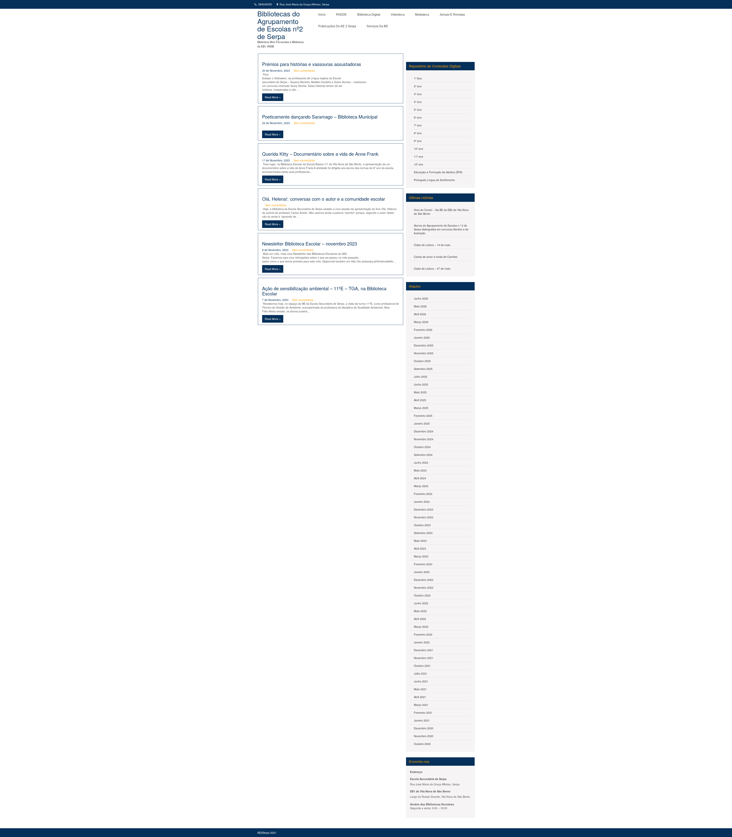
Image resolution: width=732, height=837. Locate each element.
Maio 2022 (420, 611)
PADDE (341, 14)
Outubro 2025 (422, 361)
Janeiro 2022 (422, 642)
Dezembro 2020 (423, 728)
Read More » (273, 97)
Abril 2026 (420, 314)
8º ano (418, 133)
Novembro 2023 (423, 517)
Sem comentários (304, 70)
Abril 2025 (420, 400)
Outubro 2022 (422, 595)
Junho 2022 (421, 603)
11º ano (418, 156)
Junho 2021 (421, 681)
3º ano (418, 94)
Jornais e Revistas (452, 14)
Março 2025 (421, 408)
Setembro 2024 (423, 455)
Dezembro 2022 (423, 580)
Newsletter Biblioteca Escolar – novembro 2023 (309, 243)
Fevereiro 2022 (423, 634)
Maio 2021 (420, 689)
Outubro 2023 (422, 525)
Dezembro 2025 (423, 345)
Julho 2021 (420, 673)
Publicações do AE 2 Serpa (337, 26)
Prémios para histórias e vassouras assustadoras (311, 64)
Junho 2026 (421, 298)
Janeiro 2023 (422, 572)
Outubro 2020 (422, 744)
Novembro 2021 (423, 658)
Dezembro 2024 (423, 431)
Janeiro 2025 (422, 423)
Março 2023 (421, 556)
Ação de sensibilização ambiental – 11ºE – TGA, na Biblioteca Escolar (324, 291)
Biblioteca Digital (368, 14)
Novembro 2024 (423, 439)
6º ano (418, 117)
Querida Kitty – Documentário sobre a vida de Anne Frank (320, 153)
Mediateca (422, 14)
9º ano (418, 141)
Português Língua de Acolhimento (434, 180)
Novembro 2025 (423, 353)
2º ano (418, 86)
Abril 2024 (420, 478)
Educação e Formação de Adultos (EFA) (438, 172)
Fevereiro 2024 (423, 494)
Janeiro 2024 (422, 501)
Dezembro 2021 (423, 650)
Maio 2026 (420, 306)
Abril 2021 (420, 697)
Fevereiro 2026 (423, 330)
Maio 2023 (420, 541)
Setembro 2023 (423, 533)
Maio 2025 (420, 392)
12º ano (418, 164)
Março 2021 (421, 705)
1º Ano (418, 78)
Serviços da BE (377, 26)
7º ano (418, 125)
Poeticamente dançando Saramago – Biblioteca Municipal (319, 116)
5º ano (418, 109)
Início (322, 14)
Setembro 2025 (423, 369)
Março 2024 (421, 486)
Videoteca (398, 14)
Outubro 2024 (422, 447)
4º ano (418, 102)
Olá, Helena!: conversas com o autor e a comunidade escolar (323, 198)
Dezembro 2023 (423, 509)
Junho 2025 (421, 384)
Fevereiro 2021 (423, 712)
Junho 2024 (421, 462)
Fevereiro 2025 (423, 416)
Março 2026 (421, 322)
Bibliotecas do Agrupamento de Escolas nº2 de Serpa (280, 25)
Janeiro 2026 (422, 337)
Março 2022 (421, 627)
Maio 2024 (420, 470)
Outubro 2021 (422, 666)
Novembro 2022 (423, 587)
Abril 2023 (420, 548)
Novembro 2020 (423, 736)
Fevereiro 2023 (423, 564)
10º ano (418, 149)
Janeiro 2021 (422, 720)
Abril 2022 (420, 619)
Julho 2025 (420, 376)
